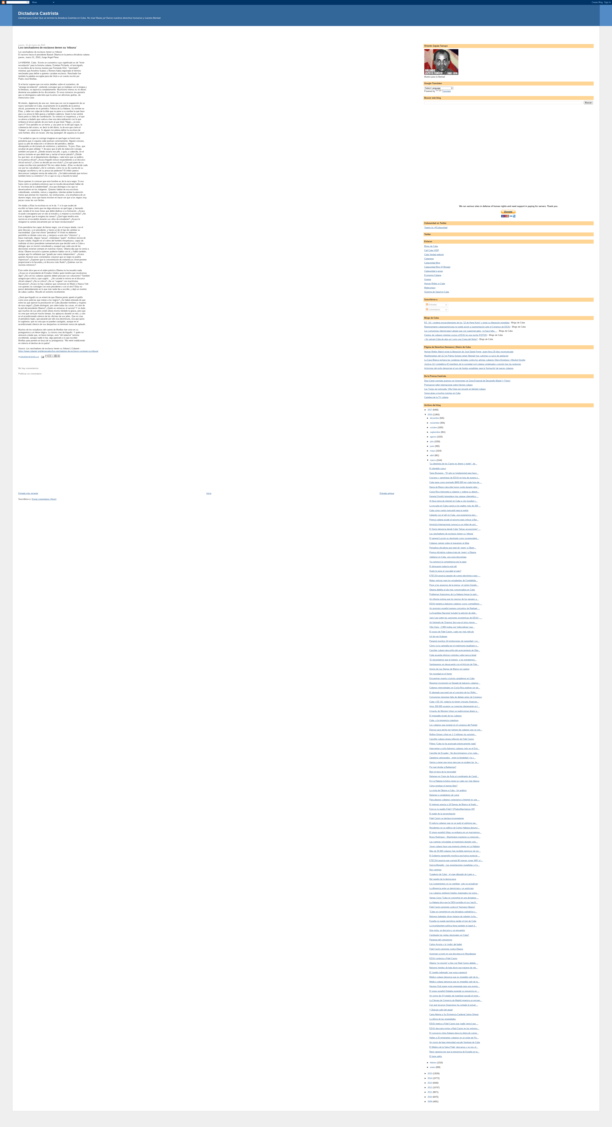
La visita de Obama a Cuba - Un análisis (448, 790)
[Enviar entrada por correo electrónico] (42, 357)
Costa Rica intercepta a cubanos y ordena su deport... (454, 492)
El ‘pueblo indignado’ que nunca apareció (448, 972)
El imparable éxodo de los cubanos (445, 716)
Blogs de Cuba (431, 246)
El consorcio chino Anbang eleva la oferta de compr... (454, 1033)
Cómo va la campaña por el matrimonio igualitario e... (454, 646)
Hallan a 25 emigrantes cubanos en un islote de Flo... (454, 1038)
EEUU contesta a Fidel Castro (443, 958)
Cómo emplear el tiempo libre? (443, 786)
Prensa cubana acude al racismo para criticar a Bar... (453, 520)
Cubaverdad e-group (433, 271)
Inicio (208, 493)
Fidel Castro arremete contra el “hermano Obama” (452, 907)
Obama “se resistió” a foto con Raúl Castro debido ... (453, 963)
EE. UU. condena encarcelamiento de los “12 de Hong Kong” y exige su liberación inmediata (466, 322)
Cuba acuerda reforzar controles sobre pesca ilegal (452, 655)
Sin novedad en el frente (440, 674)
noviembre (435, 423)
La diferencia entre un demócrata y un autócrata (451, 888)
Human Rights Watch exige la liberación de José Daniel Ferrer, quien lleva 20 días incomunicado (468, 352)
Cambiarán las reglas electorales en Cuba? (449, 935)
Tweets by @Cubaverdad (435, 227)
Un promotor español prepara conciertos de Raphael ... (454, 608)
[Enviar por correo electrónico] (46, 356)
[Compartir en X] (52, 356)
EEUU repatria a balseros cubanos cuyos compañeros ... (455, 604)
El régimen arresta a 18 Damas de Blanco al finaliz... (453, 804)
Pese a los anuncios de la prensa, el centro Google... (453, 585)
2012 (430, 1087)
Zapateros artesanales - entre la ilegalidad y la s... (452, 758)
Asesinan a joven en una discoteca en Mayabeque (452, 954)
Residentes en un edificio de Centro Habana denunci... (454, 828)
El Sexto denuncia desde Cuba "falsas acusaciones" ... (455, 529)
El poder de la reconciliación (442, 814)
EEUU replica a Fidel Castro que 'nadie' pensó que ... (453, 1024)
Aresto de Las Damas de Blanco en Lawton (449, 669)
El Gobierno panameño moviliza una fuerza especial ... (454, 856)
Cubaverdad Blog (432, 263)
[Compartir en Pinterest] (58, 356)
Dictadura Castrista (38, 13)
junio (432, 446)
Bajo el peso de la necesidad (442, 772)
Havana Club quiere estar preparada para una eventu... (454, 986)
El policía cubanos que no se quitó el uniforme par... (453, 823)
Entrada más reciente (28, 493)
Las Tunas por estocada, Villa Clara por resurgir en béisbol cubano (455, 389)
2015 (430, 1073)
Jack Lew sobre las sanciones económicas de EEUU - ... (455, 618)
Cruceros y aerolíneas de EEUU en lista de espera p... (454, 478)
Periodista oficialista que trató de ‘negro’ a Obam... (452, 548)
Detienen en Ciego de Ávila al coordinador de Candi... (454, 776)
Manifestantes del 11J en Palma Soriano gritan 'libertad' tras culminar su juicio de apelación (466, 356)
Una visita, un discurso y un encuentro (447, 930)
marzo (433, 460)
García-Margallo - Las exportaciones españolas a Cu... (454, 865)
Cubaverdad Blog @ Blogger (437, 267)
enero (433, 1067)
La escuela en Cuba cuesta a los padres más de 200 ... (455, 506)
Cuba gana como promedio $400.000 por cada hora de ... (455, 482)
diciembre (435, 418)
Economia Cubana (432, 275)
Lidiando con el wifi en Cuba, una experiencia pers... (453, 515)
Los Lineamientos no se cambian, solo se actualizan (453, 884)
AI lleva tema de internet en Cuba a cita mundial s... (453, 501)
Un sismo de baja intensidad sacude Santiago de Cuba (454, 1042)
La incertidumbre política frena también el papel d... (453, 926)
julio (432, 441)
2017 (430, 410)
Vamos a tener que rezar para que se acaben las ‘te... (454, 762)
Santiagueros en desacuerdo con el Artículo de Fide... (454, 664)
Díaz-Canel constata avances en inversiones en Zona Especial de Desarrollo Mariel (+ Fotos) (467, 381)
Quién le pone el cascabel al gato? (445, 571)
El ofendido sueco (437, 468)
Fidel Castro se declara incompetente (446, 818)
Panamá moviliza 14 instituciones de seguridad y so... (454, 641)
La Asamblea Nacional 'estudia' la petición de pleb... (453, 613)
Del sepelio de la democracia (442, 879)
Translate (446, 91)
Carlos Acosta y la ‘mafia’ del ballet (445, 944)
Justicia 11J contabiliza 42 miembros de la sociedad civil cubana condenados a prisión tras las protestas (472, 364)
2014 (430, 1078)
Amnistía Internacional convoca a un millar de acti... (453, 524)
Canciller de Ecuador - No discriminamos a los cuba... (454, 753)
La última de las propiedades (442, 1019)
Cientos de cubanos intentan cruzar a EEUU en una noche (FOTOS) (455, 335)
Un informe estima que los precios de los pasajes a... (454, 599)
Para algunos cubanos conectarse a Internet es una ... (454, 800)
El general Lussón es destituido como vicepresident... (454, 538)
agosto (433, 437)
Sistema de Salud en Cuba (436, 292)
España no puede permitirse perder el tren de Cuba (452, 921)
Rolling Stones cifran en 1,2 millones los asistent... (452, 734)
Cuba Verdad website (434, 254)
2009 (430, 1101)
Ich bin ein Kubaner (438, 636)
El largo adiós (435, 1056)
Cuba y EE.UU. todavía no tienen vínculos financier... (454, 702)
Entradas (432, 304)
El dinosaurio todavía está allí (443, 566)
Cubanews (429, 258)
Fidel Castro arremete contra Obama (446, 949)
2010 (430, 1097)
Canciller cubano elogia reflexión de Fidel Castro (451, 739)
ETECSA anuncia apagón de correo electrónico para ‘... (454, 576)
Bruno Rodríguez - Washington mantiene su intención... (454, 837)
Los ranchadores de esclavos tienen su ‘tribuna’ (451, 534)
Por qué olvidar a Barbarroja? (442, 767)
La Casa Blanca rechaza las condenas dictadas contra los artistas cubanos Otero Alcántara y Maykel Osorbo (474, 360)
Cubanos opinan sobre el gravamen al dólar (449, 543)
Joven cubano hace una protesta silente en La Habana (454, 846)
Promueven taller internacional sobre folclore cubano (448, 385)
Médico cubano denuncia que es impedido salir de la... (454, 977)
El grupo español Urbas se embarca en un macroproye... (455, 832)
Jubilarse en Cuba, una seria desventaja (447, 557)
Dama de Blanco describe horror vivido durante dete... (454, 487)
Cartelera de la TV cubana (436, 397)
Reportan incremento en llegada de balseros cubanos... (454, 683)
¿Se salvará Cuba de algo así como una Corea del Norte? (450, 339)
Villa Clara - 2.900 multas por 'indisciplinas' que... (452, 627)
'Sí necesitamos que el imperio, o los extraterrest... (453, 660)
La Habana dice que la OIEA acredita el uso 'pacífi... (453, 902)
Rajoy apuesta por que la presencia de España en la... (454, 1052)
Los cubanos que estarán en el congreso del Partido (453, 725)
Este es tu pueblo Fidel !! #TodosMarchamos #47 (452, 809)
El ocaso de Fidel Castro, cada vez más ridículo (451, 632)
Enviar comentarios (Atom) (44, 499)
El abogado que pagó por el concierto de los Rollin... (453, 692)
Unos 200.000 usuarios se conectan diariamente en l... (454, 706)
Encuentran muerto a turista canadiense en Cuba (451, 678)
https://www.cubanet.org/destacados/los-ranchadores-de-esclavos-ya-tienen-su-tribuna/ (58, 351)
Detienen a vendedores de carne (444, 795)
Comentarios (434, 309)
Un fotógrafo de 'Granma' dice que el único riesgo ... (453, 622)
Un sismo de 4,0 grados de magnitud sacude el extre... (454, 996)
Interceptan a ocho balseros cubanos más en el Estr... (454, 748)
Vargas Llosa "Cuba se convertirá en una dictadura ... (454, 898)
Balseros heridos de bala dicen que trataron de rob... (453, 968)
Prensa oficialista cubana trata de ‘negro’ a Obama (452, 552)
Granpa (427, 279)
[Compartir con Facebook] (55, 356)
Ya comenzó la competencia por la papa (447, 562)
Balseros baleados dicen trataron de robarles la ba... (453, 916)
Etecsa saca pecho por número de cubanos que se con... (455, 730)
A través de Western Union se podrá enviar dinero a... (454, 711)
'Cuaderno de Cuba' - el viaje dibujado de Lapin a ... (453, 874)
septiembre (435, 432)
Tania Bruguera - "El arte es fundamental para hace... (453, 473)
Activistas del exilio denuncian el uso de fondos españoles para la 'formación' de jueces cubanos (469, 368)
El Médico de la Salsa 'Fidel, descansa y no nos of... (453, 1047)
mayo (433, 451)
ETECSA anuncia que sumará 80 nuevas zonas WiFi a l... (456, 860)
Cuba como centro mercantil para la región (448, 510)
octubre (433, 427)
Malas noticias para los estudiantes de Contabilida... (453, 580)
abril (432, 455)
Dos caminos (435, 870)
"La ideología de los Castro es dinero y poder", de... (453, 464)
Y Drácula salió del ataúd (440, 1010)
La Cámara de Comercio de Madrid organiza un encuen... (455, 1000)
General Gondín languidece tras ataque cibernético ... (454, 496)
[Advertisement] (306, 33)
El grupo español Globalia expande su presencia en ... (454, 991)
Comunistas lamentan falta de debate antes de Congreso (455, 697)
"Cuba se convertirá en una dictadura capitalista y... (453, 912)
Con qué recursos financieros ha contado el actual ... (453, 1005)
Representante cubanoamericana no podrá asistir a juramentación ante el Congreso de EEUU (467, 327)
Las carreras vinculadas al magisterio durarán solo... (453, 842)
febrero (433, 1062)
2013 (430, 1083)
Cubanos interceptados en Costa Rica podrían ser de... (454, 688)
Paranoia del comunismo (440, 940)
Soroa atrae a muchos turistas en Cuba (442, 393)
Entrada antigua (387, 493)
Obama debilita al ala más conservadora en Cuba (452, 590)
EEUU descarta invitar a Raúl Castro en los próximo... (454, 1028)
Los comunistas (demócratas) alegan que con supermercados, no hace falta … (460, 331)
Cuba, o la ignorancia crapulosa (443, 720)
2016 (430, 414)
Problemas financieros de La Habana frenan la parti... (453, 594)
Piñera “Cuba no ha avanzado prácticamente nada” (452, 744)
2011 (430, 1092)
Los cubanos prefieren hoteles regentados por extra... (454, 893)
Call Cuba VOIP (431, 250)
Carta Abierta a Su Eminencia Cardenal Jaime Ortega (453, 1014)
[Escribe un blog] (49, 356)
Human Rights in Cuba (434, 283)
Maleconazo (429, 288)
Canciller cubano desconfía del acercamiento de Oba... (454, 650)
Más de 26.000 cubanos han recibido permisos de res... (455, 851)
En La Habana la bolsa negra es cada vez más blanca (454, 781)
